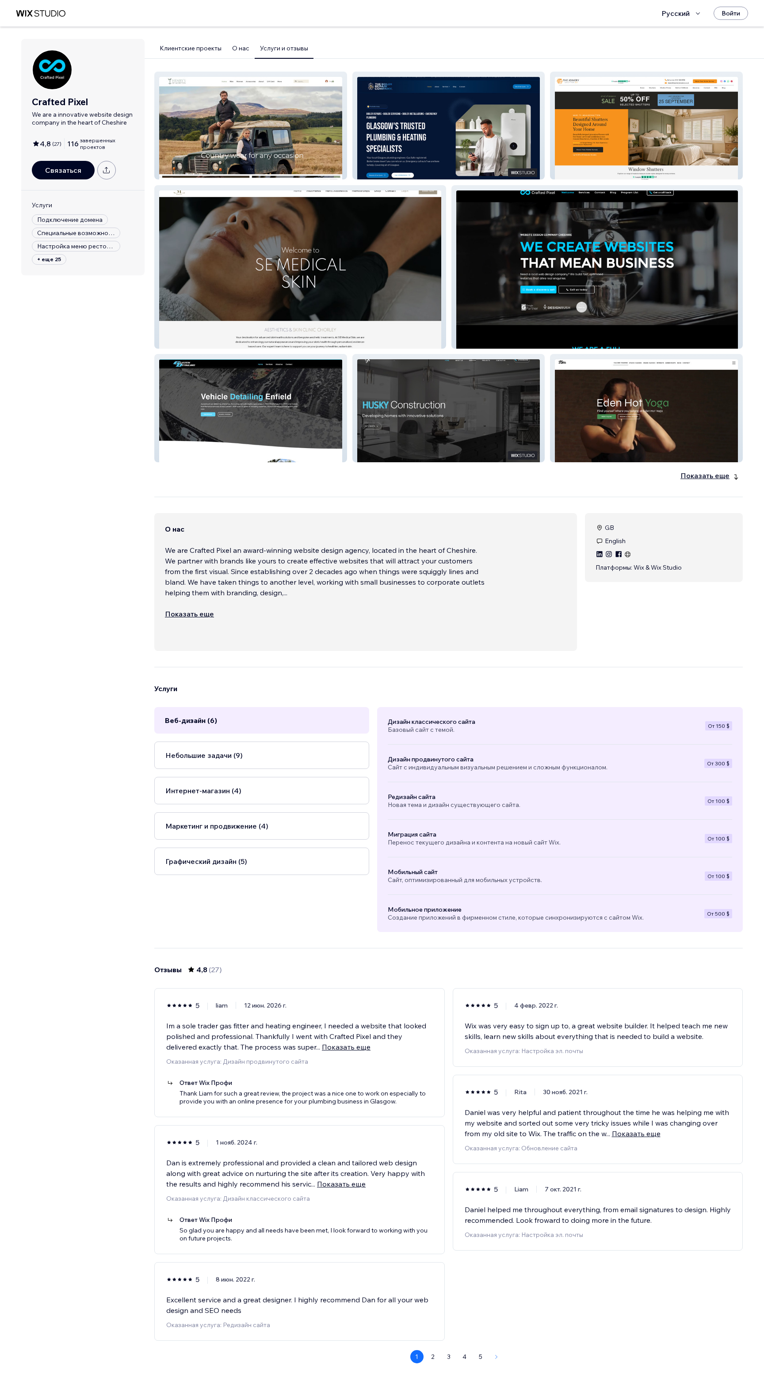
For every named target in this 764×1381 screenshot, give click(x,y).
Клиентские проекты (191, 48)
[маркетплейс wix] (40, 13)
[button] (250, 125)
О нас (240, 48)
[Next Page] (496, 1356)
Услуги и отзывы (284, 48)
